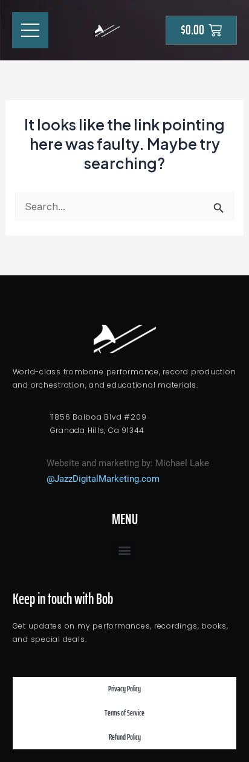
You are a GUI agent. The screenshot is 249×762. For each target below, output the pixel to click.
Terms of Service (124, 712)
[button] (125, 550)
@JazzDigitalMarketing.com (103, 478)
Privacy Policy (124, 688)
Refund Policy (125, 737)
